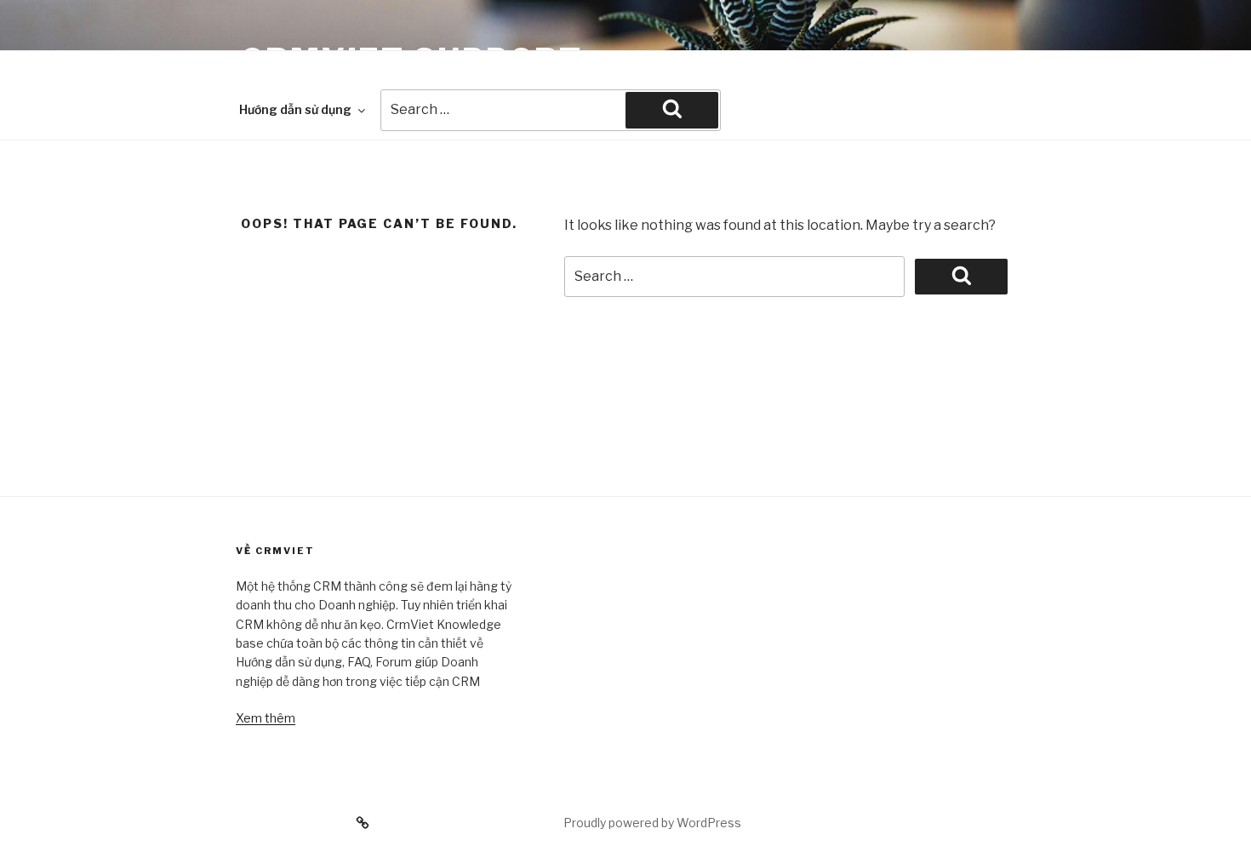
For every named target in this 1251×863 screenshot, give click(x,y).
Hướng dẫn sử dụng (295, 109)
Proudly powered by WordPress (652, 822)
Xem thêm (265, 718)
